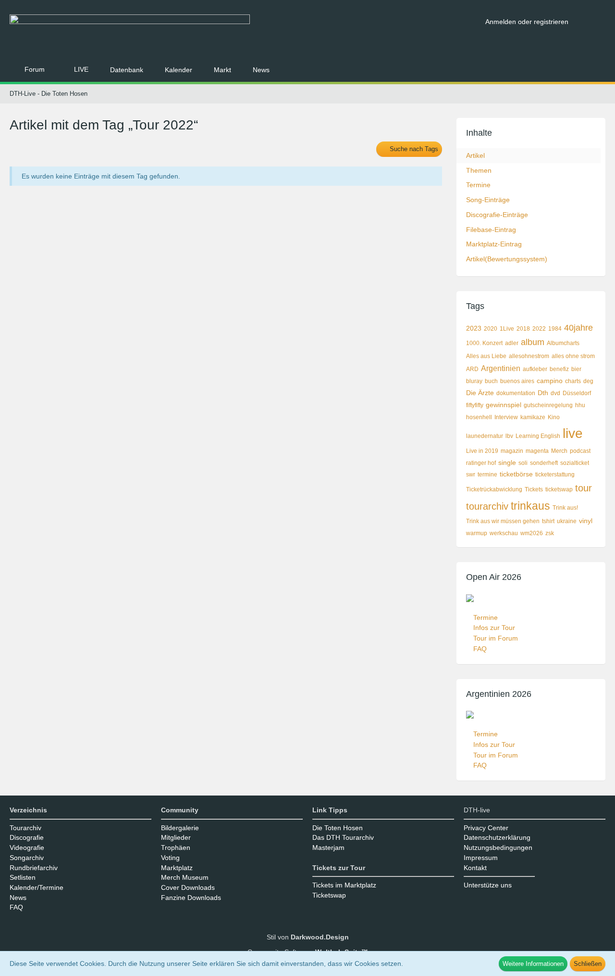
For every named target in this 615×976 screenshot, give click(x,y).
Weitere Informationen (533, 963)
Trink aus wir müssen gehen (503, 521)
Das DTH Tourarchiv (343, 837)
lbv (509, 436)
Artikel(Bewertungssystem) (506, 259)
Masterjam (328, 847)
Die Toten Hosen (337, 828)
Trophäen (175, 847)
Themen (479, 170)
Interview (506, 417)
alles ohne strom (573, 356)
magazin (512, 451)
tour (583, 488)
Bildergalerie (180, 828)
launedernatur (484, 436)
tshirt (548, 521)
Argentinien (500, 368)
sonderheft (544, 463)
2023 (473, 328)
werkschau (504, 533)
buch (491, 381)
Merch (559, 451)
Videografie (27, 847)
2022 (539, 328)
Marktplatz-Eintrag (494, 244)
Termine (478, 185)
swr (470, 474)
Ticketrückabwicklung (494, 489)
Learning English (538, 436)
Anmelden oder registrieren (526, 22)
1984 (555, 328)
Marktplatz (177, 868)
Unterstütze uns (488, 885)
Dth (543, 393)
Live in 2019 (482, 451)
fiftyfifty (474, 405)
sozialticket (574, 463)
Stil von (308, 937)
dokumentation (515, 393)
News (18, 897)
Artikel (475, 155)
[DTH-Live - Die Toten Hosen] (244, 32)
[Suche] (590, 22)
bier (576, 369)
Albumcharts (563, 343)
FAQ (480, 649)
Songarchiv (27, 857)
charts (573, 381)
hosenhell (479, 417)
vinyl (585, 521)
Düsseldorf (577, 393)
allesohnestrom (529, 356)
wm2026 (531, 533)
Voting (170, 857)
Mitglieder (176, 837)
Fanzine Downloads (191, 897)
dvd (555, 393)
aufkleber (535, 369)
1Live (507, 328)
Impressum (481, 857)
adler (511, 343)
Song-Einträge (488, 200)
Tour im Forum (495, 638)
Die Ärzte (480, 393)
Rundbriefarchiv (34, 868)
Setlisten (23, 877)
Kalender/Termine (36, 887)
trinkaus (530, 506)
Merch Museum (185, 877)
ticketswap (559, 489)
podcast (580, 451)
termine (487, 474)
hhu (580, 405)
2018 (523, 328)
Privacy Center (486, 828)
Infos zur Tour (494, 627)
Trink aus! (565, 507)
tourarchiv (487, 506)
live (573, 433)
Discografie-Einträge (497, 214)
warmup (476, 533)
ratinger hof (481, 463)
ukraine (567, 521)
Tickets (534, 489)
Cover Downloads (188, 887)
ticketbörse (516, 474)
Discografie (27, 837)
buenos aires (517, 381)
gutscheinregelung (548, 405)
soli (523, 463)
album (532, 342)
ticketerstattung (555, 474)
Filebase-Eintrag (491, 229)
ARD (472, 369)
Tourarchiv (25, 828)
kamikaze (532, 417)
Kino (554, 417)
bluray (474, 381)
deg (588, 381)
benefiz (559, 369)
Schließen (588, 963)
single (507, 462)
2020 (490, 328)
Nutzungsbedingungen (498, 847)
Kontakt (475, 868)
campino (550, 381)
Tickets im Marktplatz (344, 885)
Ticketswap (329, 895)
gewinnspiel (503, 405)
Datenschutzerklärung (497, 837)
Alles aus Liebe (486, 356)
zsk (549, 533)
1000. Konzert (484, 343)
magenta (537, 451)
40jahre (578, 328)
